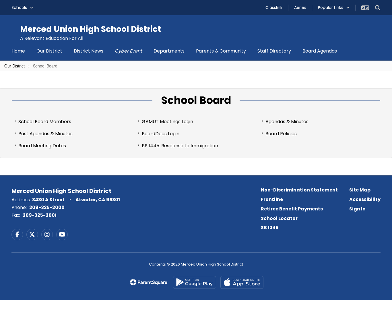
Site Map (359, 190)
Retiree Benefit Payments (292, 209)
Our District (14, 66)
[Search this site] (378, 8)
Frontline (272, 199)
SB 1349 (270, 227)
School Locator (279, 218)
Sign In (357, 209)
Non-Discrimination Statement (299, 190)
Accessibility (365, 199)
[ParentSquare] (149, 282)
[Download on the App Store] (241, 282)
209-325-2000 (47, 207)
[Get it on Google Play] (194, 282)
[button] (22, 8)
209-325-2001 (40, 215)
